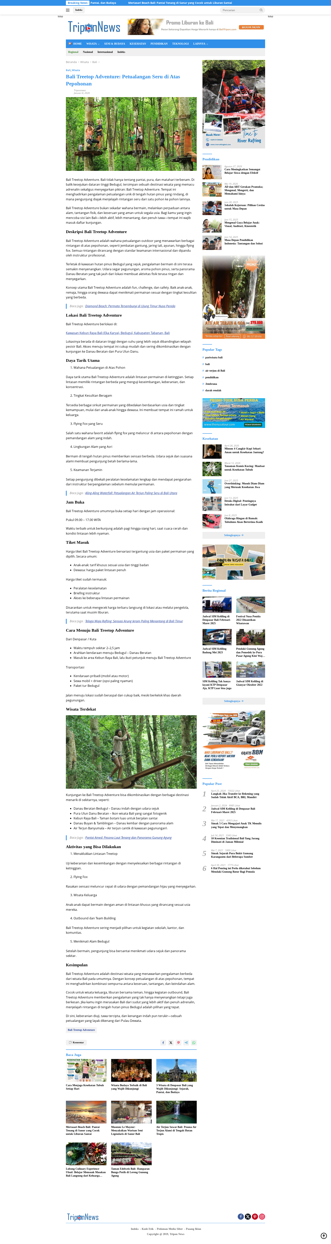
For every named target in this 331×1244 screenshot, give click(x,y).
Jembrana (211, 383)
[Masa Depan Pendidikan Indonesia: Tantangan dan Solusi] (212, 243)
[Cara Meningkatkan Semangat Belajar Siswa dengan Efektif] (212, 172)
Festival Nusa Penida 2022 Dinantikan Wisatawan (248, 620)
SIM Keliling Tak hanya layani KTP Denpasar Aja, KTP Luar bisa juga (216, 685)
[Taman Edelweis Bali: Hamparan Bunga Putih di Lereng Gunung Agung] (131, 1153)
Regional (73, 52)
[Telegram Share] (186, 1043)
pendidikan (212, 377)
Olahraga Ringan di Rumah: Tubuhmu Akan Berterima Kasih (243, 520)
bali (207, 364)
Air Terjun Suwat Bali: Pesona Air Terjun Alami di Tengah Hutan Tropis (176, 1130)
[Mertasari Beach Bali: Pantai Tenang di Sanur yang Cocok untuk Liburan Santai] (86, 1112)
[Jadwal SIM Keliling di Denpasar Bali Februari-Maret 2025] (216, 605)
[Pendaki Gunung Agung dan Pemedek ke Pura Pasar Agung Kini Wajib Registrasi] (250, 637)
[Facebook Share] (163, 1043)
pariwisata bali (214, 357)
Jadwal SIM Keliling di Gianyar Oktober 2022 (249, 683)
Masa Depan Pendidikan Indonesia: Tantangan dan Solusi (243, 241)
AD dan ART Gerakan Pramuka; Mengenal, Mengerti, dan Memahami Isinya (243, 190)
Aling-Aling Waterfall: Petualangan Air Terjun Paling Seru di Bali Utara (131, 493)
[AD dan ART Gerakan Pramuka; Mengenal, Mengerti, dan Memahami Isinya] (212, 189)
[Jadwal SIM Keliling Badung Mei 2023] (216, 637)
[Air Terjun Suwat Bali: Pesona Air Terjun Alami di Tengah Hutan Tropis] (176, 1112)
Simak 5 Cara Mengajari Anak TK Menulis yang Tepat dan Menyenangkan (236, 825)
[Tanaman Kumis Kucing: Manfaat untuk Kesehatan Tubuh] (212, 469)
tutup (60, 16)
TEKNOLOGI (180, 43)
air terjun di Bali (215, 370)
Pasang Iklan (193, 1229)
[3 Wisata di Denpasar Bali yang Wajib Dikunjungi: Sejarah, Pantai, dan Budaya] (176, 1070)
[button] (261, 10)
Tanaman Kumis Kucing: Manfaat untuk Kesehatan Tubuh (244, 468)
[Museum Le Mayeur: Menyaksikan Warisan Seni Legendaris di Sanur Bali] (131, 1112)
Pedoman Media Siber (170, 1229)
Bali (68, 70)
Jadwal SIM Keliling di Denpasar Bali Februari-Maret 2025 (216, 620)
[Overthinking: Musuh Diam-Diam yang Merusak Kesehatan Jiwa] (212, 486)
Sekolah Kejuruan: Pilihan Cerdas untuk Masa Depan (244, 207)
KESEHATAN (138, 43)
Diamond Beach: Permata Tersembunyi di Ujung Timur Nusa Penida (130, 306)
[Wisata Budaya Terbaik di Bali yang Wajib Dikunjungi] (131, 1070)
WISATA (91, 43)
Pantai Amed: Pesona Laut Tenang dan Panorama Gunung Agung (128, 837)
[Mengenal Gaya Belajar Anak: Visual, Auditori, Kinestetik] (212, 225)
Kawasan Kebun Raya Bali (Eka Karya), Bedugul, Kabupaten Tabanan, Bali (118, 333)
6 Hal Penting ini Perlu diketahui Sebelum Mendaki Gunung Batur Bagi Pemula (236, 870)
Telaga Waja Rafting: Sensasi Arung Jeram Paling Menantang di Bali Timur (134, 621)
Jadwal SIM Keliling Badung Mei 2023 (214, 650)
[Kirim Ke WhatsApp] (194, 1043)
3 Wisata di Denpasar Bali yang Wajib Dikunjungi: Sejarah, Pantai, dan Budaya (174, 1089)
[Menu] (68, 10)
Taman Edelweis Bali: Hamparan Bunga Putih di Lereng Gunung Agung (130, 1172)
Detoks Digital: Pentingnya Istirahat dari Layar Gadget (240, 503)
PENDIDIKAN (159, 43)
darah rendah (213, 390)
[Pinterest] (255, 1217)
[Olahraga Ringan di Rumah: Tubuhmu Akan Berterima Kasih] (212, 521)
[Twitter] (248, 1217)
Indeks (78, 9)
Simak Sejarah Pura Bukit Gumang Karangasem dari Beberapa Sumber (232, 855)
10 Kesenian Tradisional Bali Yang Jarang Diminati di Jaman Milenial (235, 840)
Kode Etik (148, 1229)
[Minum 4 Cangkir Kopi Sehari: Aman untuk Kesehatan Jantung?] (212, 451)
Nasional (88, 52)
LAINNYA (199, 43)
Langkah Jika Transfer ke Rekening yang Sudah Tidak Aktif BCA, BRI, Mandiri (235, 795)
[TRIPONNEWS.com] (94, 27)
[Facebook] (241, 1217)
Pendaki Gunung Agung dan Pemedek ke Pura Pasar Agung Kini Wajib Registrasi (250, 652)
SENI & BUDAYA (114, 43)
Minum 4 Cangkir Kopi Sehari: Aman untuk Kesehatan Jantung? (244, 450)
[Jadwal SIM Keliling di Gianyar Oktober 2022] (250, 670)
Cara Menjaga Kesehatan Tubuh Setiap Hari (85, 1087)
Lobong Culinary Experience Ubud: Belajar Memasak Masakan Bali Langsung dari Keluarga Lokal (86, 1172)
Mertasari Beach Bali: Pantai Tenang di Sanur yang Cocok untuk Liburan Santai (128, 3)
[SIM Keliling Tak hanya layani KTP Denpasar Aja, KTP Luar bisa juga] (216, 670)
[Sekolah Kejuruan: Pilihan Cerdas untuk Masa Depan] (212, 208)
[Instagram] (262, 1217)
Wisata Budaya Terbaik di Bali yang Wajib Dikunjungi (129, 1087)
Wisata (76, 70)
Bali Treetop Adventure (81, 1030)
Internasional (105, 52)
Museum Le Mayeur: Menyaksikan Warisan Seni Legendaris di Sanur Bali (127, 1130)
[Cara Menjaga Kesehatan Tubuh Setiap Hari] (86, 1070)
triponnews (80, 90)
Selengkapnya (232, 535)
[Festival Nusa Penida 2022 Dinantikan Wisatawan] (250, 605)
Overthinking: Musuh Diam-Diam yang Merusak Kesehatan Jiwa (244, 485)
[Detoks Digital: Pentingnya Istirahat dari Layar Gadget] (212, 504)
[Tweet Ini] (171, 1043)
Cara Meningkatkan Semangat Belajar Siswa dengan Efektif (242, 171)
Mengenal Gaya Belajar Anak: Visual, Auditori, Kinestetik (242, 224)
